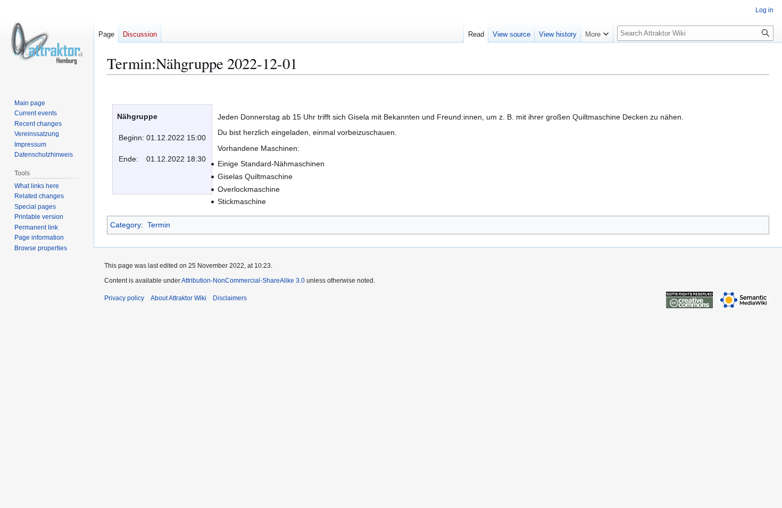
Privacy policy (124, 298)
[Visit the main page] (46, 42)
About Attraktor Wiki (178, 298)
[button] (597, 32)
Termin (158, 225)
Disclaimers (230, 298)
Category (125, 225)
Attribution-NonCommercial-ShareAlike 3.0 (243, 280)
